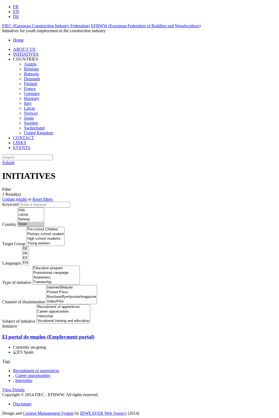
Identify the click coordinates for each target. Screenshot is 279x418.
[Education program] (56, 268)
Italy (28, 103)
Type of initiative (16, 282)
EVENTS (21, 147)
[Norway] (31, 219)
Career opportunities (32, 375)
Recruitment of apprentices (36, 370)
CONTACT (23, 137)
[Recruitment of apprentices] (63, 307)
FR (16, 6)
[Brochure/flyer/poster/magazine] (71, 297)
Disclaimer (22, 404)
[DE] (25, 249)
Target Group (13, 243)
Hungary (31, 98)
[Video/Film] (71, 301)
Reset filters (42, 199)
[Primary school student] (45, 234)
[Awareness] (56, 277)
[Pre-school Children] (45, 229)
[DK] (25, 253)
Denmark (32, 78)
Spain (29, 118)
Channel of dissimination (23, 302)
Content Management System (48, 413)
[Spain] (31, 224)
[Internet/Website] (71, 287)
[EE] (25, 258)
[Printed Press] (71, 292)
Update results (14, 199)
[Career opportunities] (63, 311)
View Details (13, 389)
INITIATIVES (25, 54)
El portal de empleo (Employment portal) (48, 337)
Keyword (10, 204)
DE (16, 16)
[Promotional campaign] (56, 273)
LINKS (19, 142)
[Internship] (63, 316)
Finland (30, 83)
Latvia (29, 108)
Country (9, 224)
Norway (31, 113)
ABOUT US (24, 49)
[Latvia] (31, 214)
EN (16, 11)
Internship (23, 380)
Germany (32, 93)
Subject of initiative (18, 321)
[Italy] (31, 210)
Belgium (31, 69)
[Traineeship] (56, 282)
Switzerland (34, 128)
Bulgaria (31, 74)
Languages (11, 263)
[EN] (25, 262)
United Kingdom (38, 133)
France (30, 88)
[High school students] (45, 238)
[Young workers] (45, 243)
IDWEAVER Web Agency (103, 413)
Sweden (31, 123)
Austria (30, 64)
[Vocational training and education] (63, 321)
